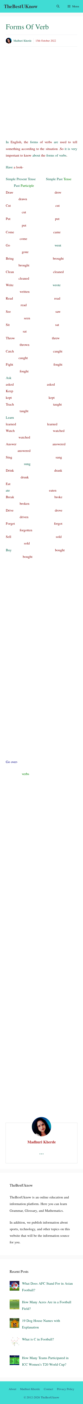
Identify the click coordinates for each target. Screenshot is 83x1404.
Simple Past (54, 179)
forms (34, 142)
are (56, 142)
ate (8, 490)
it (66, 148)
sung (27, 463)
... (41, 1152)
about (36, 155)
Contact (48, 1389)
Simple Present (16, 179)
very (74, 148)
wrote (57, 285)
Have (9, 167)
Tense (32, 179)
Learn (10, 417)
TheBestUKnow (21, 6)
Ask (8, 377)
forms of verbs (56, 155)
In (7, 142)
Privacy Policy (65, 1389)
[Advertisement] (41, 95)
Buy (9, 550)
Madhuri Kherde (22, 40)
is (69, 148)
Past (17, 185)
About (12, 1389)
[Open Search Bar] (58, 6)
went (58, 245)
